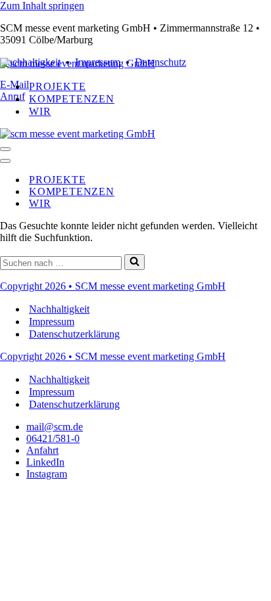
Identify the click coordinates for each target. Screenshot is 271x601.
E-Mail (14, 84)
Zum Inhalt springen (42, 5)
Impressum (51, 321)
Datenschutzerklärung (74, 334)
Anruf (12, 96)
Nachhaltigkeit (59, 309)
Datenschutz (160, 62)
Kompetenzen (71, 98)
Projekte (57, 86)
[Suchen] (134, 262)
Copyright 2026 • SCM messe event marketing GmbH (113, 286)
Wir (40, 111)
